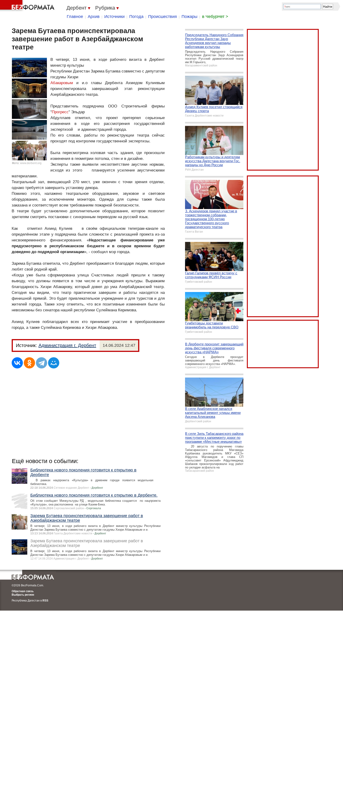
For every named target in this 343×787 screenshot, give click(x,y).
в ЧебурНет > (215, 16)
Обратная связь (23, 591)
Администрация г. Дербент (67, 345)
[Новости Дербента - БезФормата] (28, 6)
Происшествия (162, 16)
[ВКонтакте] (17, 362)
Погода (136, 16)
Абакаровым (61, 83)
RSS (45, 600)
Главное (75, 16)
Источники (114, 16)
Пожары (189, 16)
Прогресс (60, 112)
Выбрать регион (23, 594)
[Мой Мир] (53, 362)
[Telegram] (41, 362)
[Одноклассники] (29, 362)
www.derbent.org (31, 163)
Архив (94, 16)
